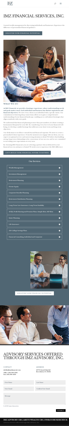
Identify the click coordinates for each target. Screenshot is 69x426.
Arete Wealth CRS (33, 420)
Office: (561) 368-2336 (10, 372)
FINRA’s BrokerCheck (55, 420)
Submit (60, 410)
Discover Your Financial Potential (23, 33)
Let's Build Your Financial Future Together (27, 152)
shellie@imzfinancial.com (12, 370)
